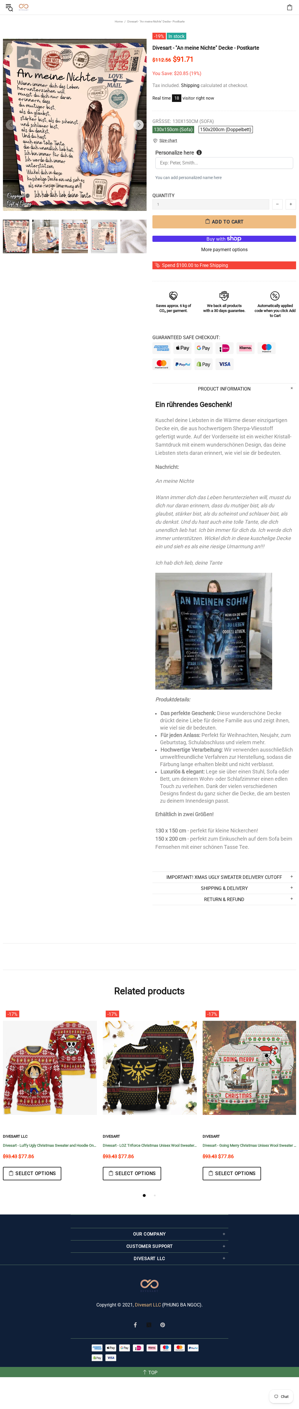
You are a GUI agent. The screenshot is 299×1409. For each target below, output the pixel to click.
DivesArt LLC (15, 1136)
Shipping (190, 85)
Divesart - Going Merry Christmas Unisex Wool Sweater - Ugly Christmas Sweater (250, 1145)
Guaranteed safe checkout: (186, 337)
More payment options (224, 249)
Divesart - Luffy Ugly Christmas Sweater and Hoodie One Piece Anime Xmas (50, 1145)
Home (119, 21)
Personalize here (174, 153)
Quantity (163, 195)
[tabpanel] (50, 1100)
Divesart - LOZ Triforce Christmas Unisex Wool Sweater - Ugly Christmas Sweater (150, 1145)
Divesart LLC (148, 1305)
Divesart (24, 7)
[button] (164, 141)
